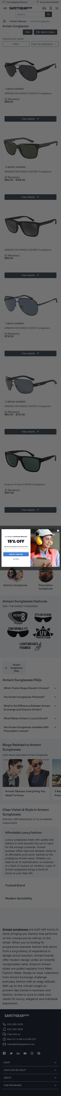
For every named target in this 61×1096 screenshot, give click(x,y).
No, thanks (16, 559)
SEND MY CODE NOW (16, 554)
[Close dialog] (58, 531)
